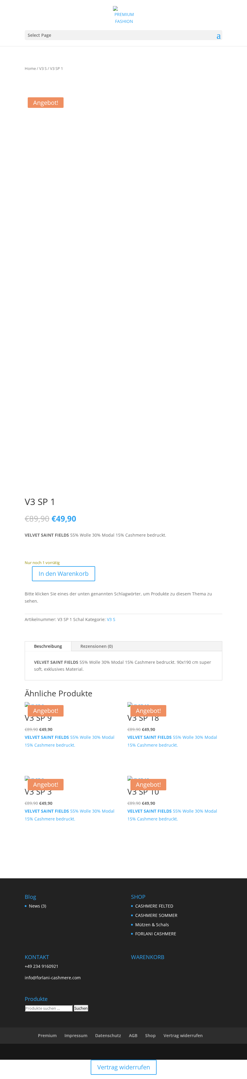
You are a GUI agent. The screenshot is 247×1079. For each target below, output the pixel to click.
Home (30, 68)
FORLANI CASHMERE (155, 933)
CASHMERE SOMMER (156, 915)
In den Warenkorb (64, 573)
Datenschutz (108, 1035)
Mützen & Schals (152, 924)
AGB (133, 1035)
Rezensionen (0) (96, 646)
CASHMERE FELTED (154, 906)
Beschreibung (48, 646)
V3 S (43, 68)
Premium (47, 1035)
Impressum (75, 1035)
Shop (150, 1035)
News (34, 906)
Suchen (81, 1008)
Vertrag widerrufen (183, 1035)
